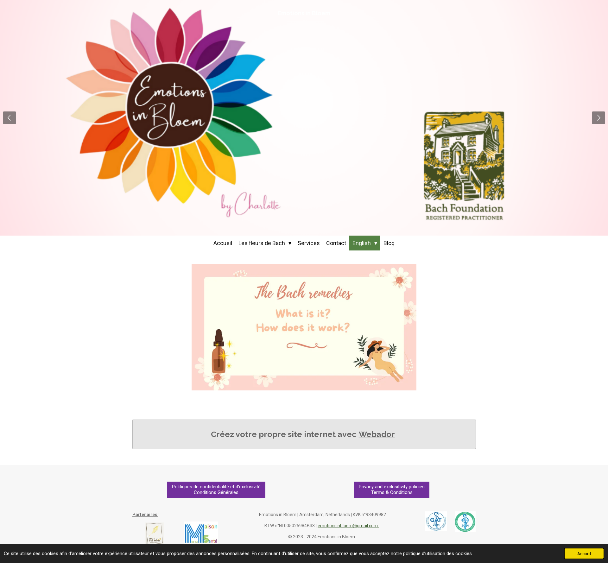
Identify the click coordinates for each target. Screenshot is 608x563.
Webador (377, 434)
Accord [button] (584, 553)
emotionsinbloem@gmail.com (348, 525)
